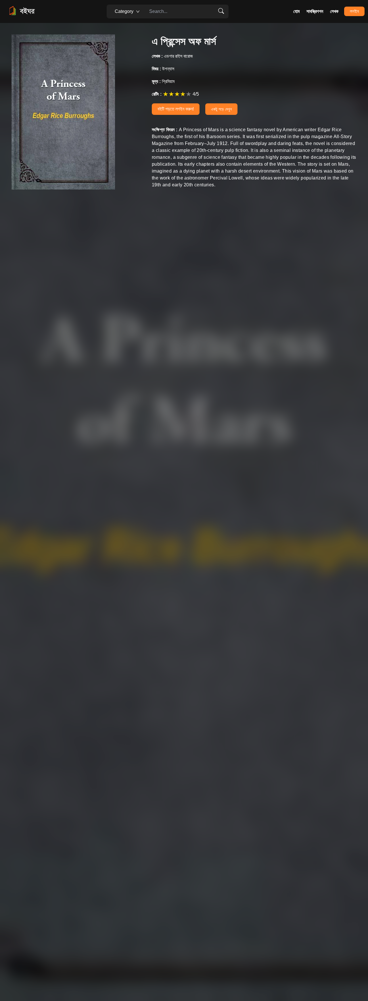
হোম (296, 11)
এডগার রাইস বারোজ (172, 56)
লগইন (354, 11)
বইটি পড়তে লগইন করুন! (176, 109)
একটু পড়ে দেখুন (221, 109)
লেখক (334, 11)
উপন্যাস (163, 68)
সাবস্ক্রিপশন (314, 11)
